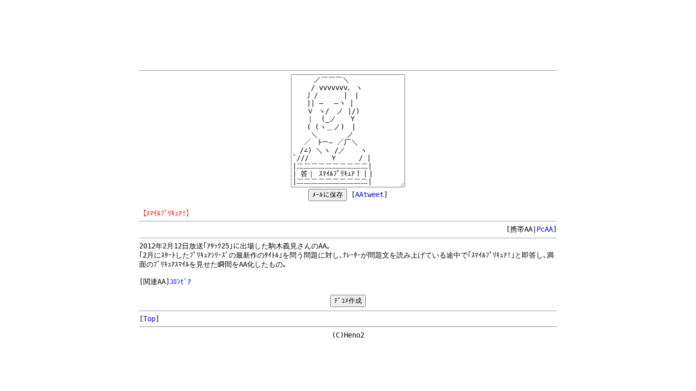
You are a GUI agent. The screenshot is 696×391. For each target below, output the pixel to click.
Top (149, 319)
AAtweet (369, 194)
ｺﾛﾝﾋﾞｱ (180, 281)
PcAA (545, 229)
